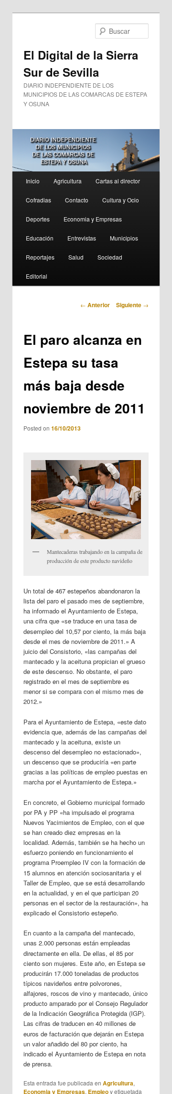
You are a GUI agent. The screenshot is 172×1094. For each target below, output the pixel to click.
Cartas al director (118, 181)
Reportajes (40, 257)
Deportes (38, 219)
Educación (40, 238)
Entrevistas (81, 238)
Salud (76, 257)
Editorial (36, 276)
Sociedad (109, 257)
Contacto (76, 200)
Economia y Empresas (93, 219)
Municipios (124, 238)
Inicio (33, 181)
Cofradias (38, 200)
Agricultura (68, 181)
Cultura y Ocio (120, 200)
